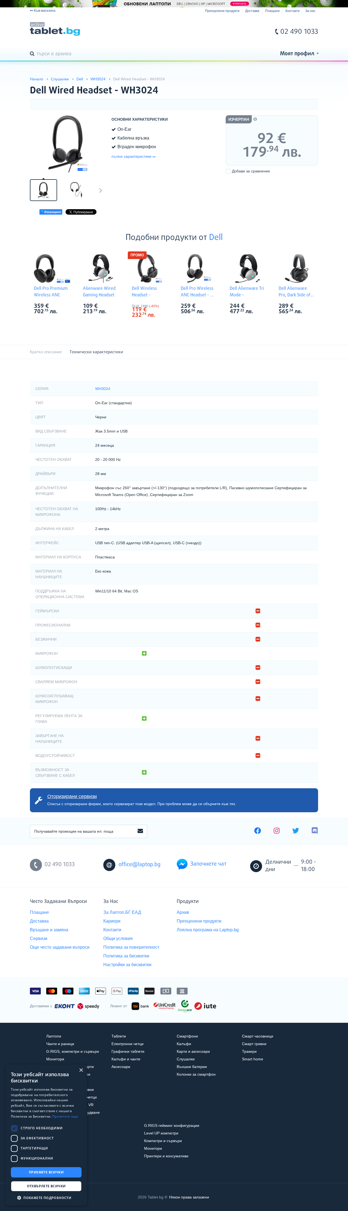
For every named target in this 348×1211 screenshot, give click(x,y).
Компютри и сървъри (163, 1141)
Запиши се (140, 831)
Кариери (111, 921)
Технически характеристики (96, 352)
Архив (183, 912)
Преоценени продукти (222, 11)
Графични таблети (127, 1051)
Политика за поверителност (131, 947)
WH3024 (102, 389)
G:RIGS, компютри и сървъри (72, 1051)
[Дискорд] (314, 831)
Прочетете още (65, 1116)
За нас (310, 11)
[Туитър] (295, 831)
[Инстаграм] (276, 831)
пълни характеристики (131, 156)
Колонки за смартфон (196, 1074)
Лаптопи (53, 1036)
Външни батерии (192, 1066)
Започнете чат (208, 864)
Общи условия (118, 938)
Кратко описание (46, 352)
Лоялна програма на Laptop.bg (208, 929)
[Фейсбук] (257, 831)
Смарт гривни (254, 1044)
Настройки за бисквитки (127, 964)
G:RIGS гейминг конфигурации (171, 1125)
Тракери (249, 1051)
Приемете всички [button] (46, 1172)
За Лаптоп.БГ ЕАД (122, 912)
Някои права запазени (189, 1197)
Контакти (292, 11)
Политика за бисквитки (126, 956)
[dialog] (46, 1135)
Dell (216, 238)
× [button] (81, 1070)
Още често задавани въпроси (59, 947)
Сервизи (38, 938)
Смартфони (187, 1036)
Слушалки (186, 1059)
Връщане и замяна (49, 929)
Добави (251, 171)
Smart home (252, 1059)
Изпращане (52, 212)
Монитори (55, 1059)
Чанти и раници (60, 1044)
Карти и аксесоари (193, 1051)
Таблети (118, 1036)
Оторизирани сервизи (72, 796)
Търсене (33, 54)
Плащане (272, 11)
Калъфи (184, 1044)
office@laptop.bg (139, 864)
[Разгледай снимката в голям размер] (68, 143)
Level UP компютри (161, 1133)
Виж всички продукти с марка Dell (62, 306)
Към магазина (44, 11)
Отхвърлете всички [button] (46, 1186)
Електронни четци (127, 1044)
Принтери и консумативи (166, 1156)
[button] (46, 1197)
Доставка (252, 11)
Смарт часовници (257, 1036)
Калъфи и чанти (125, 1059)
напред (100, 190)
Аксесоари (120, 1066)
